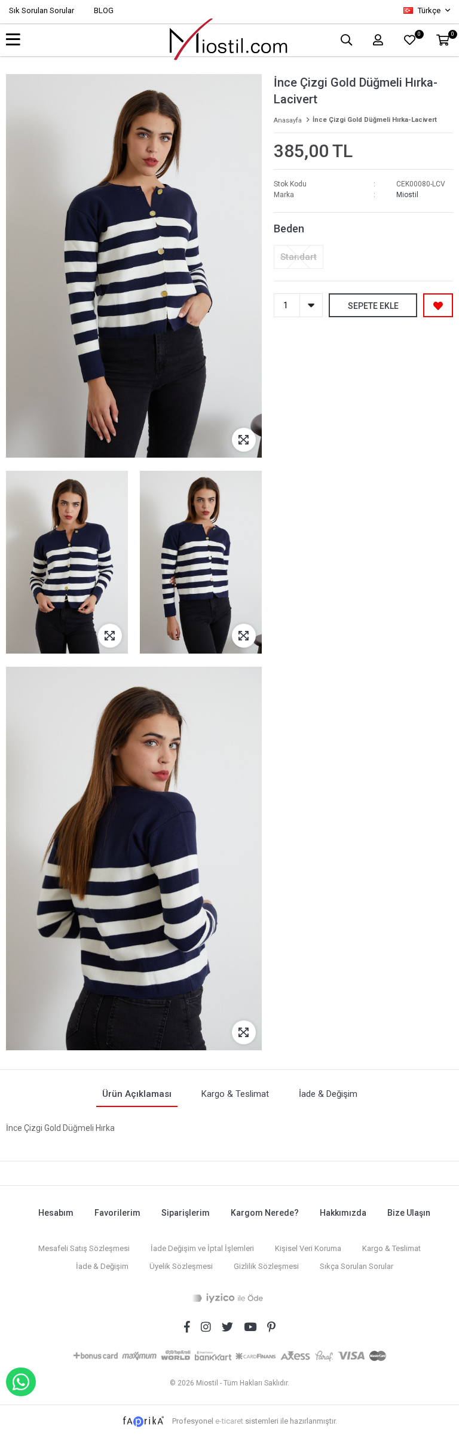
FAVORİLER (419, 35)
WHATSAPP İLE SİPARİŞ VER (21, 1382)
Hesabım (56, 1213)
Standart (298, 257)
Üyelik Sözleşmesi (181, 1266)
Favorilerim (117, 1213)
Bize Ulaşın (408, 1213)
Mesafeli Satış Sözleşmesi (84, 1248)
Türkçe (429, 10)
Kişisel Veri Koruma (308, 1248)
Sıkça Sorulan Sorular (356, 1266)
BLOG (104, 10)
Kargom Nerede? (265, 1213)
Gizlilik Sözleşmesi (266, 1266)
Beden (289, 228)
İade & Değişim (102, 1266)
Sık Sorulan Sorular (41, 10)
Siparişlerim (185, 1213)
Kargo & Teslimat (391, 1248)
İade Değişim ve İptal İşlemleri (202, 1248)
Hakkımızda (343, 1213)
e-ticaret (229, 1420)
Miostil (407, 195)
